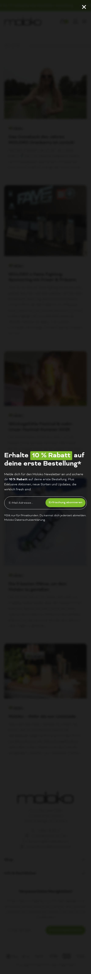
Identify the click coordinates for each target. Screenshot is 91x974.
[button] (84, 7)
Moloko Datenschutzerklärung (24, 520)
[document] (45, 487)
